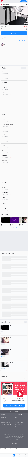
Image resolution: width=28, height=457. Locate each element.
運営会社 (17, 439)
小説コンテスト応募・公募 (5, 422)
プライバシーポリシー (12, 439)
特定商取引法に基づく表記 (15, 436)
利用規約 (5, 434)
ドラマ (16, 428)
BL (15, 426)
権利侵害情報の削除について (9, 437)
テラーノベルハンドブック (11, 434)
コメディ (16, 431)
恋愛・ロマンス (18, 417)
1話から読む (14, 33)
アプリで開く (23, 1)
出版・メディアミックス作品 (6, 424)
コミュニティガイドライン (20, 434)
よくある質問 (22, 436)
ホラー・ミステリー (18, 424)
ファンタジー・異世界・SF (20, 422)
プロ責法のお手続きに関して (19, 437)
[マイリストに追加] (26, 29)
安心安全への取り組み (7, 436)
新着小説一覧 (3, 417)
